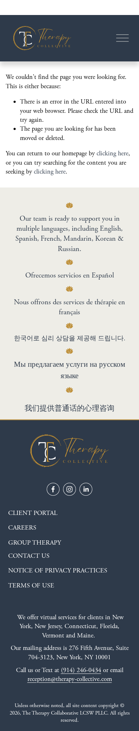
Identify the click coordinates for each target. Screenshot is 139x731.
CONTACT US (29, 556)
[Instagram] (69, 489)
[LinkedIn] (85, 489)
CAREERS (22, 528)
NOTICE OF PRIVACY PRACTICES (57, 570)
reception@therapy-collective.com (69, 679)
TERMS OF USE (31, 585)
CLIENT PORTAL (32, 513)
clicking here (112, 153)
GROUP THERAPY (34, 543)
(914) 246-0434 (81, 670)
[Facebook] (53, 489)
